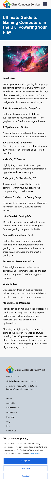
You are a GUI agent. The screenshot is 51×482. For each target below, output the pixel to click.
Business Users (12, 407)
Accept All (25, 460)
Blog (8, 426)
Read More (35, 453)
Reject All (25, 476)
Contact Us (11, 430)
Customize (25, 468)
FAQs (8, 421)
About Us (10, 403)
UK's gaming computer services (31, 336)
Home (9, 398)
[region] (25, 458)
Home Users (11, 412)
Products (10, 416)
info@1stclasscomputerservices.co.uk (22, 381)
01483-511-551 (13, 376)
